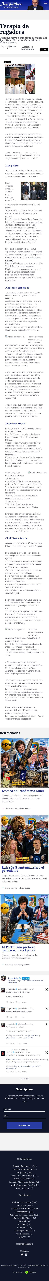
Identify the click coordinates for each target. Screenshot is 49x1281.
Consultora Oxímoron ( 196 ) (24, 1208)
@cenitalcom (30, 1038)
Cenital (9, 1052)
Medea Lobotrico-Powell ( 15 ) (24, 1185)
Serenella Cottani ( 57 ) (24, 1179)
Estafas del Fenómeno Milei (23, 791)
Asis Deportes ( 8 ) (24, 1234)
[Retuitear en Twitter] (12, 1049)
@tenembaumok (11, 1038)
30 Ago (32, 989)
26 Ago (28, 1052)
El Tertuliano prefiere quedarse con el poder (19, 948)
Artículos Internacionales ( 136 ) (24, 1215)
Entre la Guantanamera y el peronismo (23, 869)
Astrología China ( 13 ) (24, 1230)
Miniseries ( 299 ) (24, 1205)
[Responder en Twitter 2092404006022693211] (8, 1071)
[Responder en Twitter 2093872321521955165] (8, 1017)
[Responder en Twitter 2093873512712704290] (8, 1002)
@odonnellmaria (33, 1035)
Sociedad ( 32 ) (24, 1224)
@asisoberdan (22, 989)
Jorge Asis (11, 989)
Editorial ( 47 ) (24, 1221)
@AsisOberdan (11, 1059)
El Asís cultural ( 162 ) (24, 1211)
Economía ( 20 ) (24, 1227)
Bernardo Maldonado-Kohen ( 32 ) (24, 1182)
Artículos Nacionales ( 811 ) (24, 1202)
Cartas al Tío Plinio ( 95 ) (24, 1218)
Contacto (24, 1251)
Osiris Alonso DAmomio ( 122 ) (24, 1175)
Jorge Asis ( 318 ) (24, 1172)
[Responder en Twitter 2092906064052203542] (8, 1043)
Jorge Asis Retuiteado (20, 1049)
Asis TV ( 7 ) (24, 1237)
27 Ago (32, 1024)
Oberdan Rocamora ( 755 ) (24, 1166)
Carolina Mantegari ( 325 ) (24, 1169)
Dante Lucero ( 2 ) (24, 1188)
